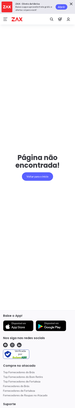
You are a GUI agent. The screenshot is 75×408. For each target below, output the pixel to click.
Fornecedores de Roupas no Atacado (25, 395)
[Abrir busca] (51, 19)
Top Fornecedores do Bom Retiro (23, 376)
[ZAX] (17, 19)
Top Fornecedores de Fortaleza (21, 381)
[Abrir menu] (5, 19)
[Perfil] (68, 19)
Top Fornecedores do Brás (19, 372)
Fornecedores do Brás (16, 386)
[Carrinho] (60, 19)
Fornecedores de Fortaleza (19, 390)
